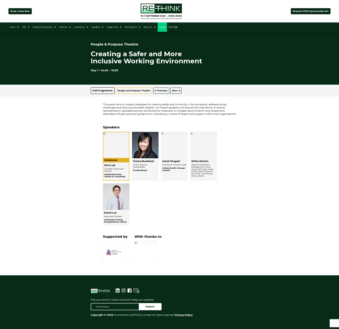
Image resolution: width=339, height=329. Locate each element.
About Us (148, 27)
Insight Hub (112, 27)
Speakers (96, 27)
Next (174, 90)
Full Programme (103, 90)
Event (12, 27)
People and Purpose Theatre (133, 90)
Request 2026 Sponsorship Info (311, 11)
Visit (24, 27)
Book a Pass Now (20, 11)
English (162, 27)
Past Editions (131, 27)
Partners (63, 27)
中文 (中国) (172, 27)
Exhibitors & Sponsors (43, 27)
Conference (79, 27)
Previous (162, 90)
